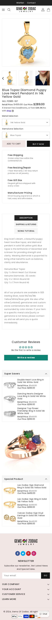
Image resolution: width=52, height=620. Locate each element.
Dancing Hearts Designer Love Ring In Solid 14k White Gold (31, 396)
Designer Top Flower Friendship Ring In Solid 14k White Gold (31, 411)
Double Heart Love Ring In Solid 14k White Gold (30, 380)
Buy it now (38, 144)
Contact (31, 2)
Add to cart (14, 143)
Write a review (26, 357)
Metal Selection (10, 116)
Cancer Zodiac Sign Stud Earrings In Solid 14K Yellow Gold (31, 515)
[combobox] (26, 122)
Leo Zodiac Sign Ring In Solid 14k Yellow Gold (32, 500)
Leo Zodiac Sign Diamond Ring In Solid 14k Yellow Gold (31, 486)
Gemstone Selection (12, 128)
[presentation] (3, 78)
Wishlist (20, 2)
